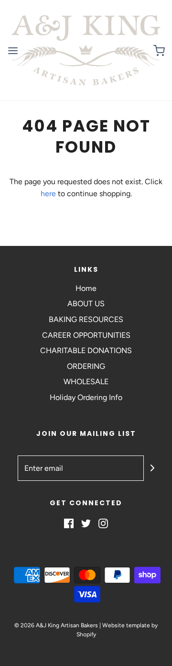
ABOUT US (86, 303)
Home (86, 288)
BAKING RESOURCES (86, 319)
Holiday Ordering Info (86, 397)
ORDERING (86, 366)
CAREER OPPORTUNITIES (86, 335)
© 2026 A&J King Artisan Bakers (56, 625)
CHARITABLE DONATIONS (86, 350)
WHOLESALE (86, 381)
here (48, 193)
